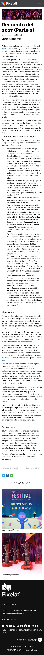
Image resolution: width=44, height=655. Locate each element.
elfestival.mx (18, 611)
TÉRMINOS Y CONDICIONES (22, 646)
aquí (3, 49)
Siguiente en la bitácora (33, 468)
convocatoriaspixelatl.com (13, 613)
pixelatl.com (6, 611)
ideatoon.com (30, 611)
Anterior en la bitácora (10, 468)
